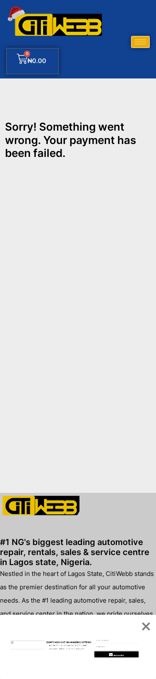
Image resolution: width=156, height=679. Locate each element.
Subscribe (119, 655)
